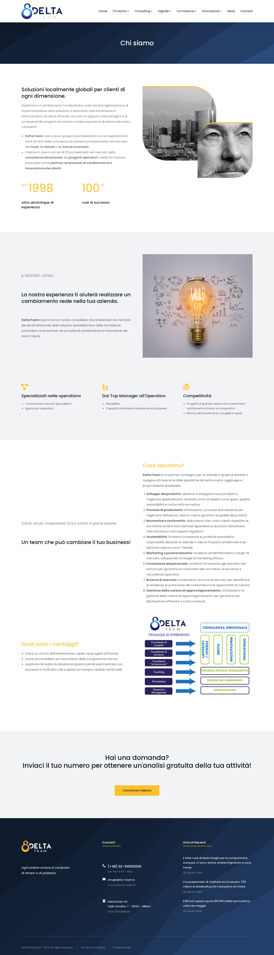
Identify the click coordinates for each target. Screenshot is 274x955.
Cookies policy (122, 947)
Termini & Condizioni (93, 947)
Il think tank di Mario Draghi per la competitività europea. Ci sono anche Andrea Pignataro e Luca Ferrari (217, 862)
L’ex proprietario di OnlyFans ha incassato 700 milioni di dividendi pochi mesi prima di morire (214, 884)
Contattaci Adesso (137, 790)
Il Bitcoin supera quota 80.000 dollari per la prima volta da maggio (216, 903)
